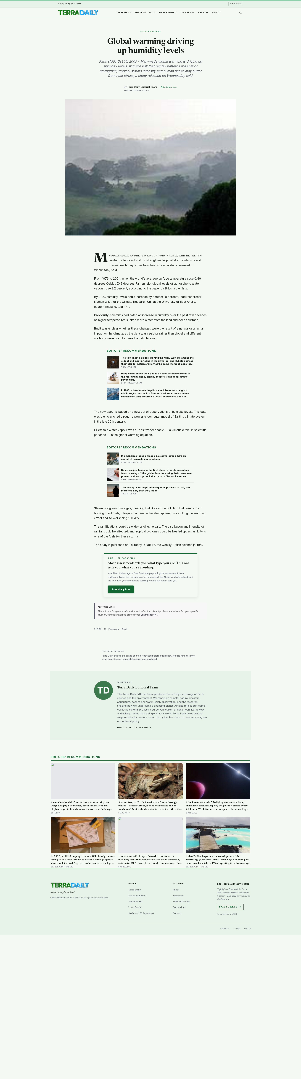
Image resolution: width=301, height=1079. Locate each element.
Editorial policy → (149, 614)
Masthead (178, 896)
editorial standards (132, 659)
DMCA (247, 928)
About (216, 12)
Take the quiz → (121, 589)
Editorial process (169, 87)
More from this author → (134, 727)
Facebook (113, 629)
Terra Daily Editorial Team (142, 87)
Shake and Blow (145, 12)
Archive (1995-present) (141, 913)
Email (124, 629)
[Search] (240, 12)
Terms (237, 928)
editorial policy (130, 721)
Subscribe (236, 4)
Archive (203, 12)
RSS (235, 914)
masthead (152, 659)
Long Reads (187, 12)
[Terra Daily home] (78, 13)
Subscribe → (230, 907)
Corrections (179, 907)
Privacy (225, 928)
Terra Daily (123, 12)
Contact (177, 913)
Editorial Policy (181, 901)
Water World (167, 12)
